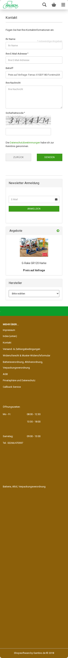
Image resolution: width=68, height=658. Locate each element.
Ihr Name (10, 39)
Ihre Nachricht (13, 82)
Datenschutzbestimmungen (25, 142)
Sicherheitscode (15, 113)
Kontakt (7, 342)
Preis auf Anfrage (34, 270)
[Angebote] (58, 231)
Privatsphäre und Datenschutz (19, 380)
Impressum (9, 330)
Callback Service (12, 386)
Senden (49, 157)
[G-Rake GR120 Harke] (34, 247)
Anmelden (34, 208)
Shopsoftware (22, 653)
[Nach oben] (57, 652)
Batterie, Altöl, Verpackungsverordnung (24, 486)
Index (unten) (10, 336)
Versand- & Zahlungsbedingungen (21, 349)
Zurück (18, 157)
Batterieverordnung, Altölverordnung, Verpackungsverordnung (23, 365)
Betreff (9, 68)
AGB (5, 374)
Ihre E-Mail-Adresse (16, 53)
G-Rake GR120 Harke (34, 263)
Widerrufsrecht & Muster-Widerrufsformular (26, 355)
